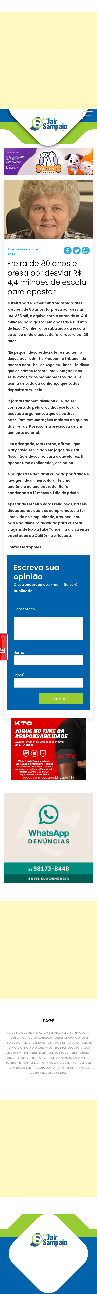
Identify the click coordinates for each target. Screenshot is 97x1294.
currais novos (51, 1043)
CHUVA (69, 1038)
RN (46, 1063)
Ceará (58, 1038)
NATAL (24, 1053)
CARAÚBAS (45, 1038)
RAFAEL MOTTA (33, 1063)
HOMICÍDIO (14, 1048)
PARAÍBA (84, 1053)
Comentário (24, 609)
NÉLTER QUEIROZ (49, 1053)
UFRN (73, 1068)
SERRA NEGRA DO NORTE (42, 1068)
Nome (19, 652)
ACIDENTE (13, 1033)
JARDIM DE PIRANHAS (52, 1048)
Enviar (61, 698)
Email (19, 675)
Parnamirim (28, 1058)
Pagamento (69, 1053)
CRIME (23, 1043)
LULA (87, 1048)
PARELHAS (12, 1058)
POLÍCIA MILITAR (80, 1058)
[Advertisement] (48, 60)
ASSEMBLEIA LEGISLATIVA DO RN (68, 1033)
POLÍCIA (43, 1058)
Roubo (20, 1068)
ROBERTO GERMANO (63, 1063)
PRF (20, 1063)
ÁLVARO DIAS (57, 1073)
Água (44, 1073)
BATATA (22, 1038)
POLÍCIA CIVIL (58, 1058)
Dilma (66, 1043)
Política (11, 1063)
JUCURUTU (75, 1048)
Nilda (33, 1053)
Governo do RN (81, 1043)
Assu (12, 1038)
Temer (64, 1068)
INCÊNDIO (30, 1048)
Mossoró (12, 1053)
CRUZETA (34, 1043)
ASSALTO (39, 1033)
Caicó (32, 1038)
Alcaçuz (26, 1033)
